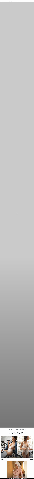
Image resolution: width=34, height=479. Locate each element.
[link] (15, 1)
